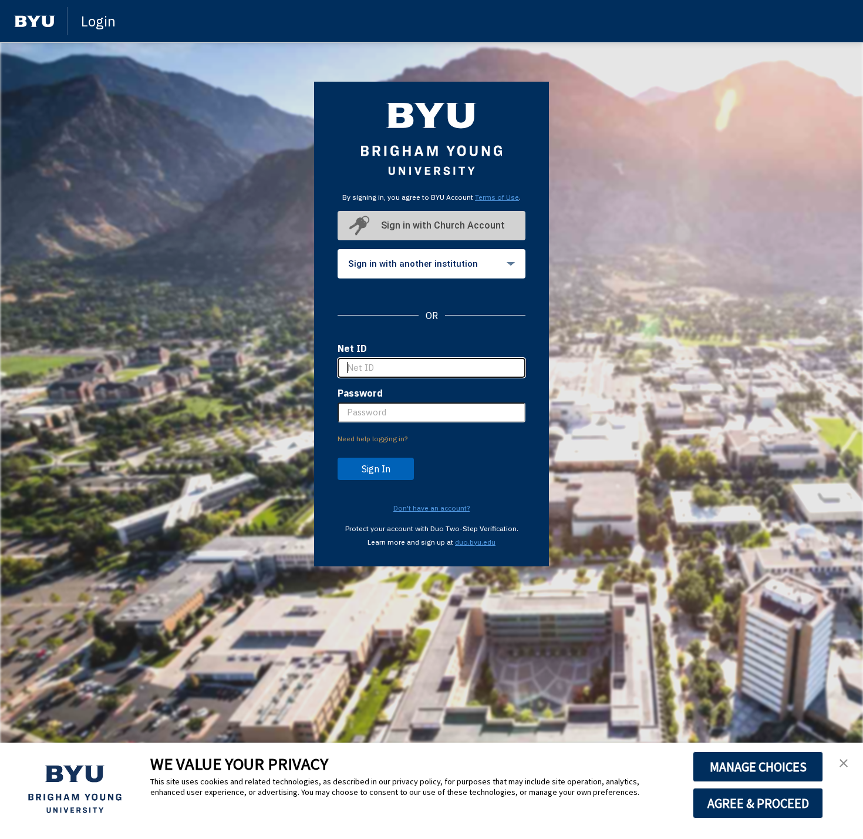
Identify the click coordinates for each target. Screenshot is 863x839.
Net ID (352, 348)
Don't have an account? (431, 508)
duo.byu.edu (475, 542)
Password (360, 393)
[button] (843, 763)
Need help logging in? (372, 438)
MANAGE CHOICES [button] (758, 767)
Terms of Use (497, 197)
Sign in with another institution (413, 264)
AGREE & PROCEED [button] (758, 803)
